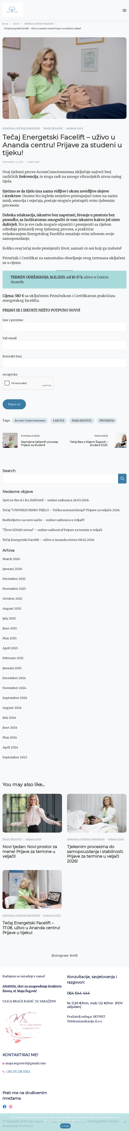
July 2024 (9, 718)
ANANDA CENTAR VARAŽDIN (21, 128)
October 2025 (12, 599)
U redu (65, 1126)
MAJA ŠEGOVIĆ (53, 128)
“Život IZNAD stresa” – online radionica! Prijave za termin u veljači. (53, 530)
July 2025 (9, 618)
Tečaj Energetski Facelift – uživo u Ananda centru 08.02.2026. (49, 540)
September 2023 (15, 757)
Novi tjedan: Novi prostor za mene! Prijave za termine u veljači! (30, 851)
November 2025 (14, 589)
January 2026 (12, 569)
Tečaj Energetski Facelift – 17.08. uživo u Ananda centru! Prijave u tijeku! (31, 927)
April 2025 (10, 648)
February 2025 (13, 658)
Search (9, 470)
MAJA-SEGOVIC (82, 420)
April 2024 (10, 747)
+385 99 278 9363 (18, 1071)
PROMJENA (106, 420)
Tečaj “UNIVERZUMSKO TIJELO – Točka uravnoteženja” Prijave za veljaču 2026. (61, 510)
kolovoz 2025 (52, 915)
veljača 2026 (33, 839)
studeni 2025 (74, 128)
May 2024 (10, 737)
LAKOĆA (58, 420)
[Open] (124, 10)
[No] (124, 1122)
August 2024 (12, 708)
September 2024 (15, 698)
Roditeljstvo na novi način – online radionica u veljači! (43, 520)
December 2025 (14, 579)
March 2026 (11, 559)
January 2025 (12, 668)
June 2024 (10, 727)
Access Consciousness (30, 420)
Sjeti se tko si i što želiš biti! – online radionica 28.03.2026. (46, 500)
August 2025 (12, 608)
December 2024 (14, 678)
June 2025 (10, 628)
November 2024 (14, 688)
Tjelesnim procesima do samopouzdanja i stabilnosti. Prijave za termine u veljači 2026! (95, 853)
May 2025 (10, 638)
